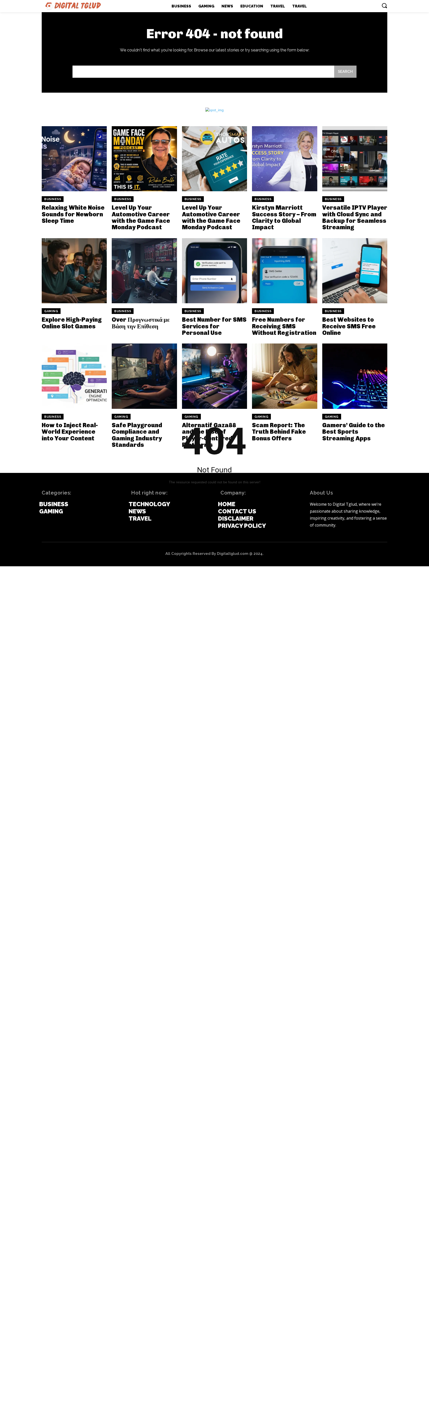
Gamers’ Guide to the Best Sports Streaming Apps (353, 431)
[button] (384, 5)
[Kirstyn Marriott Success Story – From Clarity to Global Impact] (284, 158)
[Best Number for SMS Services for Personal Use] (214, 270)
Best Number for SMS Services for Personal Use (214, 326)
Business (52, 199)
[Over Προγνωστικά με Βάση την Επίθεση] (144, 270)
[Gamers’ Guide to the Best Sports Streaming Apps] (354, 376)
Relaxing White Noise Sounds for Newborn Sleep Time (73, 214)
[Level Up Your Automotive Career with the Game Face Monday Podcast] (144, 158)
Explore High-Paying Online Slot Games (72, 323)
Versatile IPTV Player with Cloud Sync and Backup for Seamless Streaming (354, 217)
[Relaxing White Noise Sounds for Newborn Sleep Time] (74, 158)
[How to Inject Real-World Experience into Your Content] (74, 376)
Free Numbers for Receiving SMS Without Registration (284, 326)
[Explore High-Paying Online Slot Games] (74, 270)
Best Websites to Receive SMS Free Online (349, 326)
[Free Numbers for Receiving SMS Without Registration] (284, 270)
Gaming (51, 311)
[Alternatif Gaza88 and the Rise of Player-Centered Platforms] (214, 376)
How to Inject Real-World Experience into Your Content (70, 431)
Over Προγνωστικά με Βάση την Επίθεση (141, 323)
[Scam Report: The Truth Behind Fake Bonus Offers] (284, 376)
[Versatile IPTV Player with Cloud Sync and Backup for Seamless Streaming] (354, 158)
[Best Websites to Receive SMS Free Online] (354, 270)
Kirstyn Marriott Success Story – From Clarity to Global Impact (284, 217)
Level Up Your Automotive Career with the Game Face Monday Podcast (141, 217)
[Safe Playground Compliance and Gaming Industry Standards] (144, 376)
